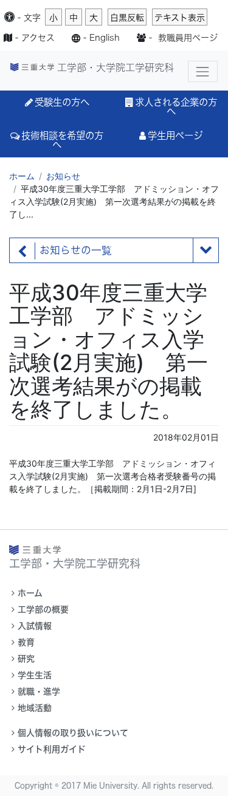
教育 (26, 642)
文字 (32, 17)
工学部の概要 (43, 609)
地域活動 (35, 708)
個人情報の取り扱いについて (73, 733)
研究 (26, 658)
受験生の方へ (62, 102)
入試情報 (35, 626)
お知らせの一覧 (76, 250)
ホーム (22, 176)
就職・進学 (39, 691)
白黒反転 (127, 17)
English (104, 37)
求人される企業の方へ (176, 106)
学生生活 (35, 675)
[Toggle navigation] (203, 71)
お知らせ (63, 176)
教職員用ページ (188, 37)
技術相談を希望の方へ (62, 140)
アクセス (38, 37)
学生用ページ (175, 135)
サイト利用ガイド (52, 749)
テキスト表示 (179, 17)
